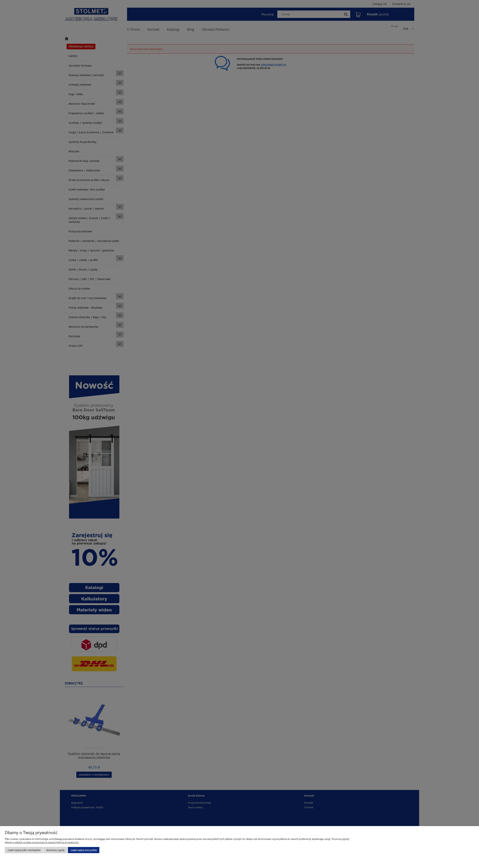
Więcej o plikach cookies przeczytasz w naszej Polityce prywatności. (42, 842)
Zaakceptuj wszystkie (84, 850)
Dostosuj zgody (55, 850)
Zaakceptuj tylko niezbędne (24, 850)
